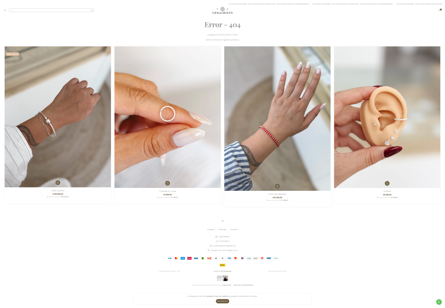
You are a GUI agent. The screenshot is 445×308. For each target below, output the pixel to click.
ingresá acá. (227, 285)
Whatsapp (222, 229)
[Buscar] (92, 10)
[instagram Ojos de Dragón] (222, 221)
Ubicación (234, 229)
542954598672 (224, 237)
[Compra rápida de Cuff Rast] (387, 183)
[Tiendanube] (222, 272)
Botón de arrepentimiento (243, 285)
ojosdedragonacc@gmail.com (224, 246)
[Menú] (5, 10)
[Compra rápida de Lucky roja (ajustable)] (277, 186)
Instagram (211, 229)
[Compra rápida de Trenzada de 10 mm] (167, 183)
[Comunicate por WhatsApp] (439, 302)
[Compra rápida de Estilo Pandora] (58, 182)
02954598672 (224, 241)
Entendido (222, 301)
